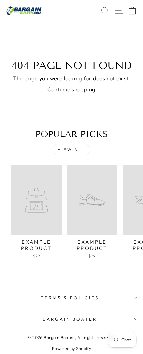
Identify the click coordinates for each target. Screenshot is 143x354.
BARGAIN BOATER (70, 319)
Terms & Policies (70, 297)
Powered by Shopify (71, 348)
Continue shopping (71, 89)
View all (71, 149)
